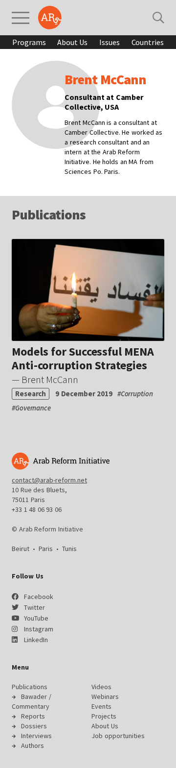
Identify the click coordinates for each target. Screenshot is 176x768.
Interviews (36, 735)
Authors (32, 745)
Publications (29, 686)
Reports (33, 716)
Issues (109, 42)
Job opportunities (118, 735)
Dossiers (34, 725)
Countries (148, 42)
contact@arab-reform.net (49, 480)
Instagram (38, 628)
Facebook (38, 596)
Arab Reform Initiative (50, 17)
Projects (103, 716)
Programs (28, 42)
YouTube (36, 618)
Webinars (105, 696)
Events (101, 706)
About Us (72, 42)
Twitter (34, 607)
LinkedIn (36, 639)
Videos (101, 686)
